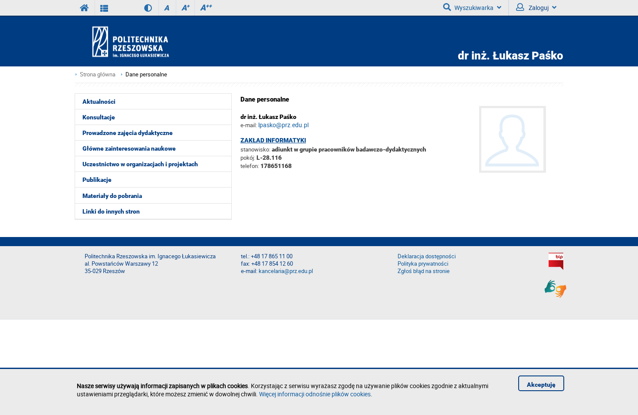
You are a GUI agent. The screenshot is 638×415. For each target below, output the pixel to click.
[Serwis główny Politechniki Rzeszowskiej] (85, 8)
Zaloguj (538, 7)
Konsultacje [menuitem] (98, 117)
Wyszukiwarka (473, 7)
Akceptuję (541, 384)
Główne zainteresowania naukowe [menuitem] (129, 148)
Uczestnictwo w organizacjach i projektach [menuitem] (140, 164)
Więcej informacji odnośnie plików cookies (315, 394)
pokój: (248, 157)
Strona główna (97, 74)
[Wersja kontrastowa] (141, 8)
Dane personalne (146, 74)
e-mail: (248, 125)
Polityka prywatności (423, 263)
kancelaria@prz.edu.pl (286, 271)
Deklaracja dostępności (427, 256)
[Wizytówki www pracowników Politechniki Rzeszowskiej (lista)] (104, 8)
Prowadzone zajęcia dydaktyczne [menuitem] (127, 132)
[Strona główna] (155, 41)
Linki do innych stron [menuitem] (111, 211)
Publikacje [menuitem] (97, 179)
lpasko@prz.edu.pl (283, 125)
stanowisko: (255, 149)
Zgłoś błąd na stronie (424, 271)
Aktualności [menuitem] (98, 101)
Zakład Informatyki (273, 140)
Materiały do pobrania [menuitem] (112, 195)
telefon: (249, 166)
